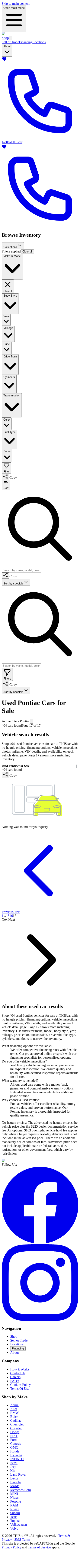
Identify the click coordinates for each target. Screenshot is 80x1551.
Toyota (15, 1521)
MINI (14, 1494)
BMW (14, 1413)
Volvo (14, 1528)
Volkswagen (18, 1524)
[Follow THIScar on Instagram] (40, 1320)
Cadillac (15, 1420)
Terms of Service (39, 1547)
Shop (5, 38)
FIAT (13, 1436)
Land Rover (18, 1474)
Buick (14, 1416)
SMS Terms (22, 1539)
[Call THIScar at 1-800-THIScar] (40, 226)
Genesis (15, 1443)
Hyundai (16, 1455)
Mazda (14, 1486)
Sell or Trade (10, 42)
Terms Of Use (19, 1388)
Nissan (14, 1497)
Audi (13, 1409)
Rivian (14, 1509)
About (14, 1352)
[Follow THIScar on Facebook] (40, 1242)
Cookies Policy (20, 1385)
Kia (12, 1470)
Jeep (13, 1467)
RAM (14, 1505)
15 (7, 915)
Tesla (13, 1517)
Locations (39, 42)
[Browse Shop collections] (10, 38)
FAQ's (14, 1381)
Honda (14, 1451)
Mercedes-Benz (20, 1490)
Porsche (15, 1501)
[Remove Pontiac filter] (31, 721)
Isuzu (13, 1463)
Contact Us (17, 1373)
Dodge (14, 1432)
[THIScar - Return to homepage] (37, 34)
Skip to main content (15, 3)
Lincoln (15, 1482)
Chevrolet (16, 1424)
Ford (13, 1440)
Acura (14, 1405)
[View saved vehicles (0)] (4, 60)
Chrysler (16, 1428)
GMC (14, 1447)
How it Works (19, 1369)
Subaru (15, 1513)
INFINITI (17, 1459)
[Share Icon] (5, 477)
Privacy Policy (11, 1547)
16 (11, 915)
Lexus (14, 1478)
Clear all (27, 251)
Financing (25, 42)
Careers (15, 1377)
